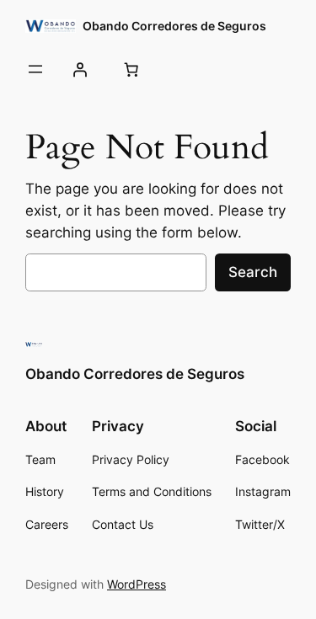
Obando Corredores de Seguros (174, 26)
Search (252, 272)
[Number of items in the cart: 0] (130, 69)
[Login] (79, 69)
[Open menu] (35, 69)
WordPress (136, 584)
